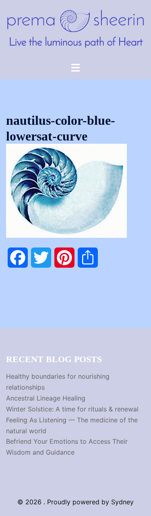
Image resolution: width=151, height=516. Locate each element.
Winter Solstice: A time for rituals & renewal (72, 409)
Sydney (122, 502)
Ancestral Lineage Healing (45, 398)
